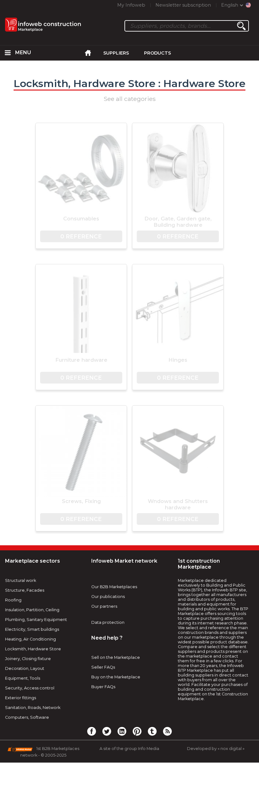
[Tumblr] (152, 731)
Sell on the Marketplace (115, 657)
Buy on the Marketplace (115, 677)
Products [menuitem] (157, 53)
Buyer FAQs (103, 686)
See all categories (130, 98)
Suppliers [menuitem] (116, 53)
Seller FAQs (103, 667)
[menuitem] (8, 53)
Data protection (107, 622)
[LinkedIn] (122, 731)
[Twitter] (107, 731)
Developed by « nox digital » (215, 748)
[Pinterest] (137, 731)
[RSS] (167, 731)
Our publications (108, 596)
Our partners (104, 606)
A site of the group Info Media (129, 748)
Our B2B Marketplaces (114, 586)
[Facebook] (92, 731)
